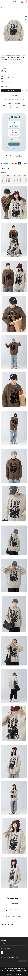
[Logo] (14, 1)
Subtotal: (2, 86)
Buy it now (14, 95)
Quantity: (3, 81)
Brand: (2, 62)
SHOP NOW (14, 144)
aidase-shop (12, 62)
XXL (12, 77)
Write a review (14, 903)
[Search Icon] (5, 2)
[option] (14, 30)
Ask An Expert (19, 155)
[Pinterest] (2, 952)
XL (8, 77)
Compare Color (23, 47)
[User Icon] (22, 2)
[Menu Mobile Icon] (1, 2)
